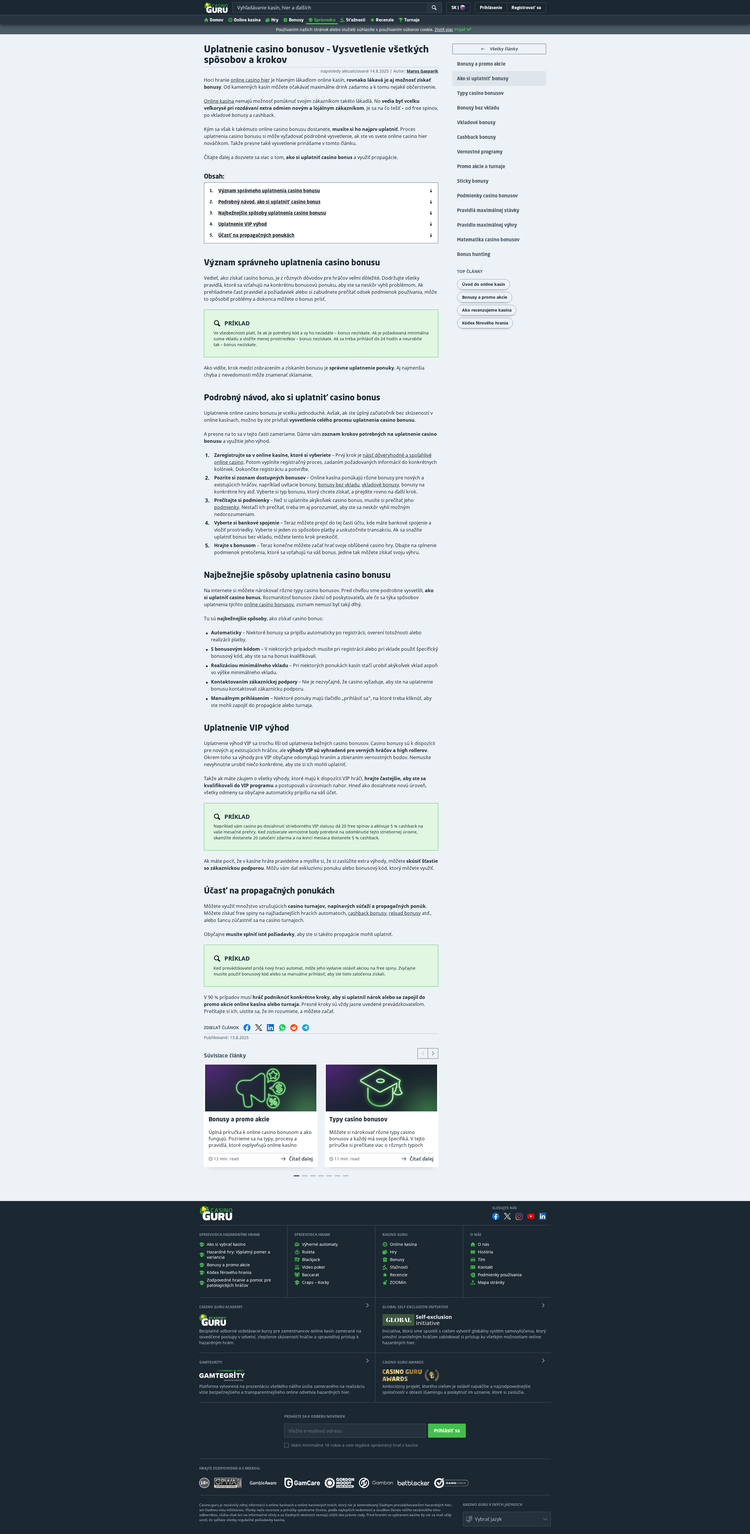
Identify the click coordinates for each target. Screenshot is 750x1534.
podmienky (226, 507)
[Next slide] (433, 1053)
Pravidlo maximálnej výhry (487, 225)
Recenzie (385, 20)
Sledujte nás (504, 1208)
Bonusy (296, 20)
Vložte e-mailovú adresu (310, 1426)
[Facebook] (495, 1216)
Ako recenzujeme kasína (487, 310)
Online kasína (247, 20)
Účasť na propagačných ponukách (256, 235)
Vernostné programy (479, 151)
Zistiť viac (444, 29)
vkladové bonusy (380, 484)
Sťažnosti (355, 20)
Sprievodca (324, 20)
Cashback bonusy (476, 137)
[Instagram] (519, 1216)
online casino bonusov (269, 604)
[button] (507, 1519)
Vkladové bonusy (476, 122)
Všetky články (504, 49)
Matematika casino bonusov (488, 239)
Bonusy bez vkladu (478, 108)
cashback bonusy (367, 913)
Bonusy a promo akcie (481, 64)
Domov (216, 20)
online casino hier (250, 80)
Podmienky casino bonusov (487, 195)
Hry (274, 20)
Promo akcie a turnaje (481, 166)
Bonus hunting (473, 254)
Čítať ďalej (301, 1159)
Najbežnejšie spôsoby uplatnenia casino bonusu (272, 213)
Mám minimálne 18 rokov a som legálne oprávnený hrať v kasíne (354, 1445)
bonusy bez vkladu (338, 484)
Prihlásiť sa (447, 1430)
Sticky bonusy (472, 181)
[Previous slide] (422, 1053)
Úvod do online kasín (483, 284)
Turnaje (412, 20)
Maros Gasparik (422, 71)
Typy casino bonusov (480, 93)
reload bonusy (405, 913)
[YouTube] (530, 1216)
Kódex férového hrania (485, 323)
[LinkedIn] (542, 1216)
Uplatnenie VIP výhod (242, 224)
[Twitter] (507, 1216)
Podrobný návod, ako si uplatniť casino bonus (269, 202)
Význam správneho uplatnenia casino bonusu (269, 190)
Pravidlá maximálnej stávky (488, 210)
